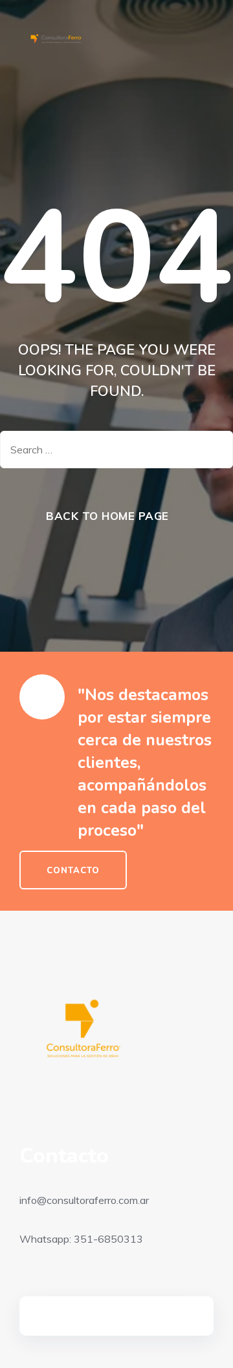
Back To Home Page (107, 516)
